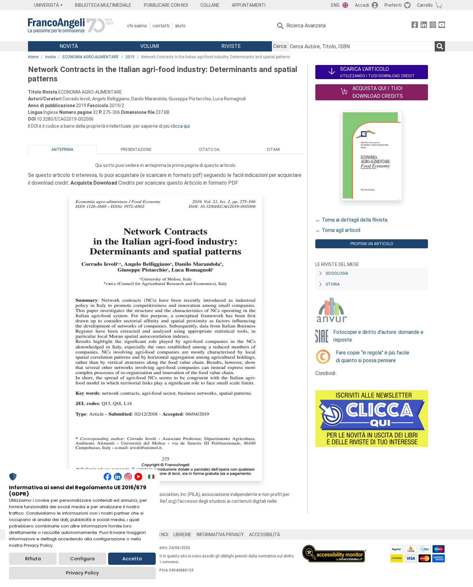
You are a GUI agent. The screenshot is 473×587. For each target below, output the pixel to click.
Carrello (425, 5)
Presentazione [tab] (136, 149)
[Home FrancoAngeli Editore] (70, 25)
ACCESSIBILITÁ (264, 534)
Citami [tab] (273, 149)
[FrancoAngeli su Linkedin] (424, 26)
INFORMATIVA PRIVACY (220, 534)
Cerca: (280, 46)
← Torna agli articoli (337, 230)
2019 (129, 57)
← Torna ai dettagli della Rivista (351, 220)
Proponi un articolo (371, 244)
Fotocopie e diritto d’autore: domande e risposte (378, 336)
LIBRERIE (182, 534)
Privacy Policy (82, 573)
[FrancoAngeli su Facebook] (415, 26)
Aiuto (180, 25)
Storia (333, 284)
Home (33, 57)
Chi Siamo (137, 25)
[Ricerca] (440, 46)
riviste (50, 57)
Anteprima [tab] (62, 149)
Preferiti (393, 5)
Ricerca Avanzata (306, 26)
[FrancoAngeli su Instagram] (433, 26)
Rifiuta (33, 558)
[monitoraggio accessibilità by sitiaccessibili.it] (334, 549)
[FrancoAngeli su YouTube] (442, 26)
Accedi (362, 5)
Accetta (132, 558)
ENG (335, 5)
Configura (82, 558)
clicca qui (180, 126)
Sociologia (337, 273)
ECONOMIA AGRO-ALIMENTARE (90, 57)
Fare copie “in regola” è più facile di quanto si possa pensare (372, 356)
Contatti (161, 25)
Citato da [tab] (209, 149)
